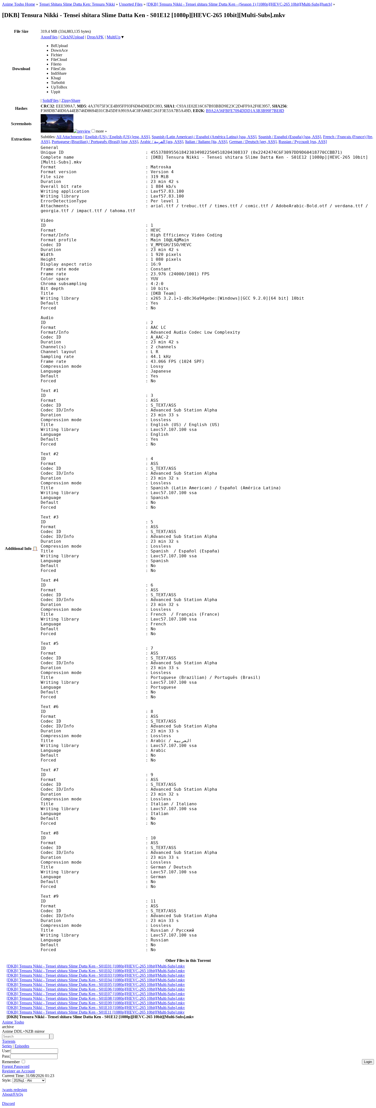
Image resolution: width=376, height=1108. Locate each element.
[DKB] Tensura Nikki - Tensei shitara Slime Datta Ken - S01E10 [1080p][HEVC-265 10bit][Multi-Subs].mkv (96, 1007)
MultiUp (113, 37)
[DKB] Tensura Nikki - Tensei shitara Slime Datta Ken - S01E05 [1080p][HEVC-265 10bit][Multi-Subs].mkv (96, 984)
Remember (11, 1062)
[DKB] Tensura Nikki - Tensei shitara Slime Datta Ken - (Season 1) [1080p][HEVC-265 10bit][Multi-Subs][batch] (239, 4)
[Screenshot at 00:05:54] (82, 131)
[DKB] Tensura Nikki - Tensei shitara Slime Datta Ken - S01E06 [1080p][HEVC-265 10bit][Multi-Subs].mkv (96, 989)
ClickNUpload (72, 37)
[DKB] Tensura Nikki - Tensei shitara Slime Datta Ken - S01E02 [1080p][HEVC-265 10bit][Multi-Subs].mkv (96, 971)
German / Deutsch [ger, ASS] (253, 141)
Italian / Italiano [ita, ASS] (206, 141)
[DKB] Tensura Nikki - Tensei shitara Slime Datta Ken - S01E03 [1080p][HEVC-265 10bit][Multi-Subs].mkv (96, 975)
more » (101, 131)
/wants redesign (14, 1090)
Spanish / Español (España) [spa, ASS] (289, 137)
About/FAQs (12, 1094)
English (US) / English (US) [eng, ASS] (117, 137)
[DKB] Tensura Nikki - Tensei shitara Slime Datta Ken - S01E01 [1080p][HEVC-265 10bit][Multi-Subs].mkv (96, 966)
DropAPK (95, 37)
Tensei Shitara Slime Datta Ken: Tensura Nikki (77, 4)
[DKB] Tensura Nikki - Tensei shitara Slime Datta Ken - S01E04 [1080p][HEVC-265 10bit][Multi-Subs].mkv (96, 980)
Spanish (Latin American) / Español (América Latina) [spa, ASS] (204, 137)
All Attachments (69, 137)
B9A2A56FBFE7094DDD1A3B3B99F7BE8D (245, 110)
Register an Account (18, 1071)
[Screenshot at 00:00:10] (57, 131)
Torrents (8, 1041)
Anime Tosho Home (18, 4)
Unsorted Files (130, 4)
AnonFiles (49, 37)
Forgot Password (15, 1066)
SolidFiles (50, 100)
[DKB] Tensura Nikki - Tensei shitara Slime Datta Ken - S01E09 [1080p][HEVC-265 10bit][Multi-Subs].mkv (96, 1003)
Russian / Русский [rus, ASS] (303, 141)
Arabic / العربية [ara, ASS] (161, 141)
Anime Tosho (13, 1022)
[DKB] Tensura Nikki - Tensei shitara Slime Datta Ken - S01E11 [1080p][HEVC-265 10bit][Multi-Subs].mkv (96, 1012)
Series (7, 1046)
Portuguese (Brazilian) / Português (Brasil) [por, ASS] (95, 141)
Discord (8, 1103)
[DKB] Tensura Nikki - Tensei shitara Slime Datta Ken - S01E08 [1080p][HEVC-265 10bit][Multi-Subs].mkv (96, 998)
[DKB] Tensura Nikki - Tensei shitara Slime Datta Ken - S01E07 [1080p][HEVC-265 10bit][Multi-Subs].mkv (96, 994)
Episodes (22, 1046)
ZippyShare (70, 100)
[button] (93, 131)
